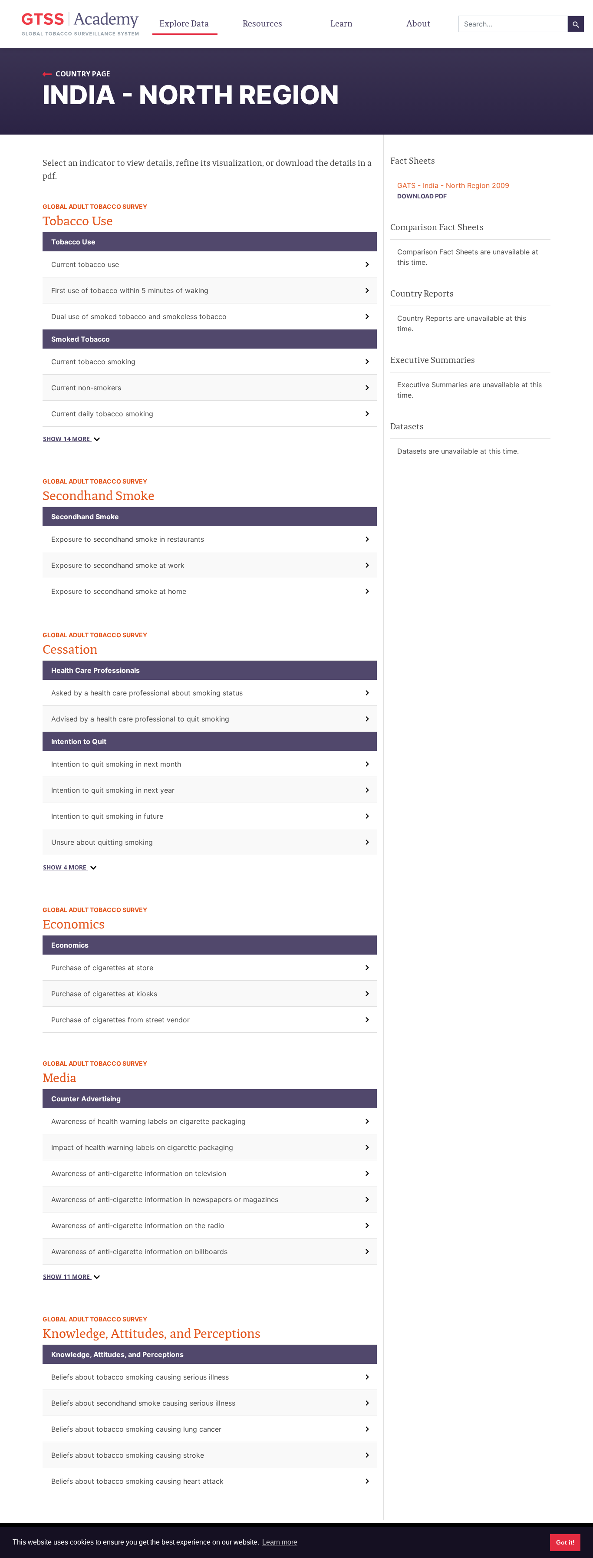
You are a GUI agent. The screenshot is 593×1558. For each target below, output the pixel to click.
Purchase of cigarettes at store (102, 967)
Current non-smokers (86, 387)
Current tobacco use (85, 264)
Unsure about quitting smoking (102, 842)
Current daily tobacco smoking (102, 413)
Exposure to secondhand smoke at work (117, 565)
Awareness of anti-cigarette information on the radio (137, 1225)
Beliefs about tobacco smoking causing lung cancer (136, 1429)
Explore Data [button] (185, 23)
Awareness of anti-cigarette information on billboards (139, 1251)
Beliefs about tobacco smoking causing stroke (127, 1455)
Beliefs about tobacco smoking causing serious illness (140, 1377)
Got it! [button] (565, 1542)
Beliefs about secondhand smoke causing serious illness (143, 1403)
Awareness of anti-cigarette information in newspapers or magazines (164, 1199)
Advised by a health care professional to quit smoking (140, 719)
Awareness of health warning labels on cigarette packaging (148, 1121)
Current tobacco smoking (93, 361)
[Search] (576, 24)
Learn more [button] (279, 1542)
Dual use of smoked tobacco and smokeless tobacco (139, 316)
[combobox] (513, 24)
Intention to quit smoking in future (107, 816)
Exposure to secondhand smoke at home (118, 591)
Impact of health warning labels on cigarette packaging (142, 1147)
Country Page (82, 74)
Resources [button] (263, 23)
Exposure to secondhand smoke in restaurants (127, 539)
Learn (341, 23)
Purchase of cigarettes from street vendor (120, 1019)
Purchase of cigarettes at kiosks (104, 993)
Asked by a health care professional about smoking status (147, 692)
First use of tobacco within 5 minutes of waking (129, 290)
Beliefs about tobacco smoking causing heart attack (137, 1481)
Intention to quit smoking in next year (113, 790)
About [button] (419, 23)
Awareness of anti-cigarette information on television (138, 1173)
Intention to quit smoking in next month (116, 764)
